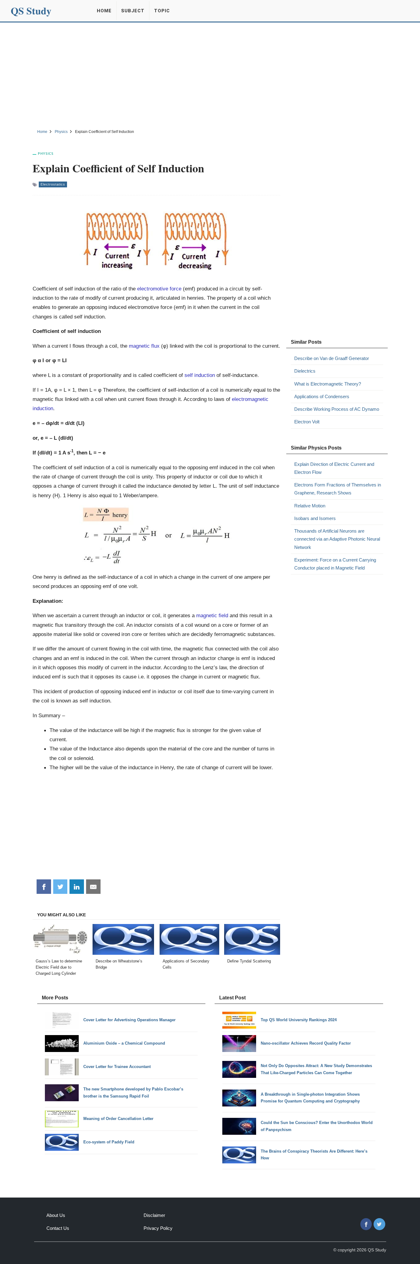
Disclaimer (154, 1215)
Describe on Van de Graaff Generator (331, 358)
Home (104, 11)
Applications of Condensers (321, 396)
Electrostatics (53, 184)
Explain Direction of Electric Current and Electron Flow (334, 468)
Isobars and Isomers (315, 518)
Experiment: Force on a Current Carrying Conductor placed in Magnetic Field (335, 563)
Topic (162, 11)
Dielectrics (304, 371)
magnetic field (212, 615)
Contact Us (57, 1228)
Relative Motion (309, 505)
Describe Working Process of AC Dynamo (336, 409)
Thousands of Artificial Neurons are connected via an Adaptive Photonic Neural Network (337, 539)
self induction (199, 375)
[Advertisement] (210, 75)
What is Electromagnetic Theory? (327, 383)
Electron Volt (306, 421)
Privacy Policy (158, 1228)
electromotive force (159, 289)
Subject (133, 11)
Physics (45, 153)
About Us (55, 1215)
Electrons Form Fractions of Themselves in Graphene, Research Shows (337, 488)
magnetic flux (144, 346)
